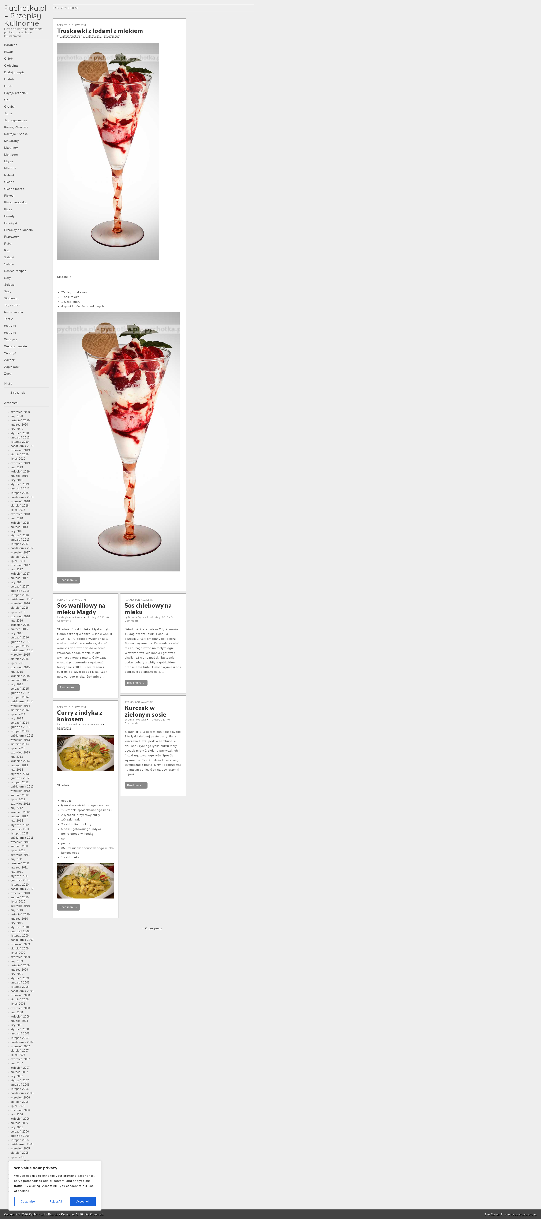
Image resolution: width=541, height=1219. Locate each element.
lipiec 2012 (18, 799)
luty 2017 (17, 582)
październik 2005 (22, 1144)
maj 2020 (17, 416)
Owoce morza (14, 188)
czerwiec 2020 (20, 412)
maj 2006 (17, 1114)
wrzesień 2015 (20, 654)
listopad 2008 (20, 986)
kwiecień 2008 (20, 1016)
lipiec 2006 (18, 1106)
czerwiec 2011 (20, 854)
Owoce (9, 182)
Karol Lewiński (69, 724)
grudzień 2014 (20, 693)
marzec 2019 (19, 475)
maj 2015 (17, 671)
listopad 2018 (20, 493)
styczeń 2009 (20, 978)
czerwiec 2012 (20, 803)
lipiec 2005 (18, 1157)
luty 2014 (17, 718)
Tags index (12, 305)
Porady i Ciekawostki (71, 25)
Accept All (82, 1201)
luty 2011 (17, 871)
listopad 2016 (20, 595)
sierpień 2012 (20, 795)
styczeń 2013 (20, 773)
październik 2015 (22, 650)
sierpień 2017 (20, 556)
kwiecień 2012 (20, 812)
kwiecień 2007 (20, 1067)
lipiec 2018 (18, 509)
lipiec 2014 (18, 714)
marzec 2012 (19, 816)
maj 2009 (17, 961)
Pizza (8, 209)
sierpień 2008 (20, 999)
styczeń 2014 (20, 722)
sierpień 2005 (20, 1152)
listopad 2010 (20, 884)
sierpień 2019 (20, 454)
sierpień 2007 (20, 1050)
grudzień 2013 (20, 727)
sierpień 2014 (20, 710)
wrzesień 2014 (20, 705)
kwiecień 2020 (20, 420)
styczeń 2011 (20, 876)
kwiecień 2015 (20, 676)
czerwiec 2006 (20, 1110)
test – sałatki (13, 312)
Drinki (8, 86)
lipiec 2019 (18, 458)
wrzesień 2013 (20, 739)
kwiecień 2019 (20, 471)
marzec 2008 (19, 1020)
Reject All (55, 1201)
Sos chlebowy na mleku (148, 608)
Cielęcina (11, 65)
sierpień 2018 (20, 505)
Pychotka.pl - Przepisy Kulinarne (51, 1214)
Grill (7, 99)
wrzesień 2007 (20, 1046)
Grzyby (9, 106)
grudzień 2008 (20, 982)
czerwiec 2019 (20, 463)
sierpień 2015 (20, 658)
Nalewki (10, 175)
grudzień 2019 (20, 437)
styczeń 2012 (20, 825)
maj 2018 (17, 518)
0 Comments (112, 35)
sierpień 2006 (20, 1101)
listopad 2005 (20, 1140)
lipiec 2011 (18, 850)
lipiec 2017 (18, 561)
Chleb (8, 58)
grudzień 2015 (20, 642)
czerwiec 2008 (20, 1008)
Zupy (8, 373)
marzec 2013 (19, 765)
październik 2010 (22, 889)
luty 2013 (17, 769)
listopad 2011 (20, 833)
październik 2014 (22, 701)
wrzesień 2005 (20, 1148)
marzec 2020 (19, 424)
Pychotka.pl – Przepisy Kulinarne (25, 15)
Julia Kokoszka (137, 719)
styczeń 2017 (20, 586)
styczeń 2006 (20, 1131)
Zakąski (10, 360)
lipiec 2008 (18, 1003)
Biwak (8, 51)
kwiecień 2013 (20, 761)
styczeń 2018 (20, 535)
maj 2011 (17, 859)
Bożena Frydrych (138, 617)
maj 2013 (17, 756)
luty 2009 (17, 973)
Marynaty (11, 147)
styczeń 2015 (20, 688)
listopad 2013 (20, 731)
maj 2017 (17, 569)
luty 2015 (17, 684)
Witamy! (10, 353)
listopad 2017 (20, 543)
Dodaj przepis (14, 72)
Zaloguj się (18, 392)
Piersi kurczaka (15, 202)
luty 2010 (17, 923)
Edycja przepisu (16, 93)
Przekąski (11, 223)
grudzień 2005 (20, 1135)
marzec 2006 (19, 1123)
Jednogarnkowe (15, 120)
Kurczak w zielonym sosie (146, 711)
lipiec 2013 (18, 748)
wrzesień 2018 (20, 501)
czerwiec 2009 (20, 957)
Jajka (8, 113)
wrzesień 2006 (20, 1097)
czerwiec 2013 (20, 752)
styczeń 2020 (20, 433)
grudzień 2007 (20, 1033)
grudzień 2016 (20, 590)
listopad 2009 (20, 935)
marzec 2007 (19, 1072)
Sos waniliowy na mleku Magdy (81, 608)
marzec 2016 (19, 629)
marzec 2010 (19, 918)
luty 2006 (17, 1127)
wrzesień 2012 (20, 790)
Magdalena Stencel (71, 617)
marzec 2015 (19, 680)
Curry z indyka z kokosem (79, 716)
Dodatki (9, 79)
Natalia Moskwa (70, 35)
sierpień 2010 (20, 897)
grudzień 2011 (20, 829)
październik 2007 (22, 1042)
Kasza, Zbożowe (16, 127)
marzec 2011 (19, 867)
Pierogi (9, 195)
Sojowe (9, 284)
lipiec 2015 (18, 663)
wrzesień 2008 (20, 995)
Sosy (7, 291)
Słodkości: (11, 298)
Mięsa (8, 161)
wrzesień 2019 (20, 450)
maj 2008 (17, 1012)
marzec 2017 (19, 578)
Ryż (7, 250)
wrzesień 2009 (20, 944)
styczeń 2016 (20, 637)
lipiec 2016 (18, 612)
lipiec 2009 (18, 952)
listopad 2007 (20, 1038)
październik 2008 (22, 991)
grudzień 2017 (20, 539)
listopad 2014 (20, 697)
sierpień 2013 (20, 744)
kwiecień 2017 (20, 573)
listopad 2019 (20, 441)
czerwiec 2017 (20, 565)
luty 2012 (17, 820)
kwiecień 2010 (20, 914)
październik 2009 (22, 939)
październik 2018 (22, 497)
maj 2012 (17, 808)
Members (11, 154)
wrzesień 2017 (20, 552)
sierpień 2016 (20, 607)
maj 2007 (17, 1063)
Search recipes (15, 271)
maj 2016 (17, 620)
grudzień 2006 (20, 1084)
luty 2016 (17, 633)
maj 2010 (17, 910)
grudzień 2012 (20, 778)
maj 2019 (17, 467)
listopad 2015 (20, 646)
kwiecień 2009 (20, 965)
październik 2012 (22, 786)
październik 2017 (22, 548)
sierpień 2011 (20, 846)
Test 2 (8, 319)
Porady (9, 216)
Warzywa (10, 339)
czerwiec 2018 (20, 514)
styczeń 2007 (20, 1080)
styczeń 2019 (20, 484)
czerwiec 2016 (20, 616)
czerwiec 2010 (20, 905)
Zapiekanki (12, 366)
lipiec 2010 (18, 901)
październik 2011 (22, 837)
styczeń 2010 (20, 927)
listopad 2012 (20, 782)
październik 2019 (22, 446)
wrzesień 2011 (20, 842)
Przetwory (11, 236)
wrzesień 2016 (20, 603)
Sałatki (9, 257)
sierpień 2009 (20, 948)
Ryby (8, 243)
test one (10, 325)
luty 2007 (17, 1076)
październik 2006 (22, 1093)
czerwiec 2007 (20, 1059)
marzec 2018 (19, 527)
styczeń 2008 (20, 1029)
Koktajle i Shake (16, 134)
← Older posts (151, 928)
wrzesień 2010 (20, 893)
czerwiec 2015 (20, 667)
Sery (7, 277)
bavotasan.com (525, 1214)
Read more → (68, 580)
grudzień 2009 (20, 931)
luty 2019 (17, 480)
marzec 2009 (19, 969)
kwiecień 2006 (20, 1118)
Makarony (11, 140)
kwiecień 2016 (20, 624)
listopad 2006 (20, 1089)
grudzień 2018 (20, 488)
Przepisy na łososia (18, 229)
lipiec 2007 (18, 1054)
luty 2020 (17, 428)
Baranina (11, 45)
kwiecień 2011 (20, 863)
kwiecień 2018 (20, 522)
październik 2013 (22, 735)
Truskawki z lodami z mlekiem (100, 30)
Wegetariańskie (15, 346)
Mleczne (10, 168)
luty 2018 (17, 531)
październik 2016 (22, 599)
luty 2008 (17, 1025)
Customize (28, 1201)
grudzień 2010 (20, 880)
